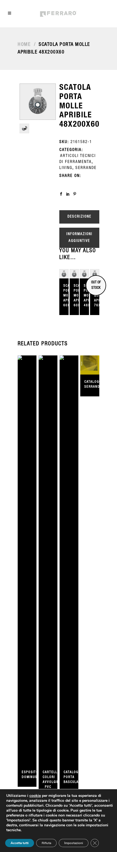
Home (24, 44)
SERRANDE (86, 168)
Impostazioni (73, 843)
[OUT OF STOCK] (84, 273)
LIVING (65, 168)
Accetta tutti (20, 843)
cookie (35, 795)
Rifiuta (46, 843)
